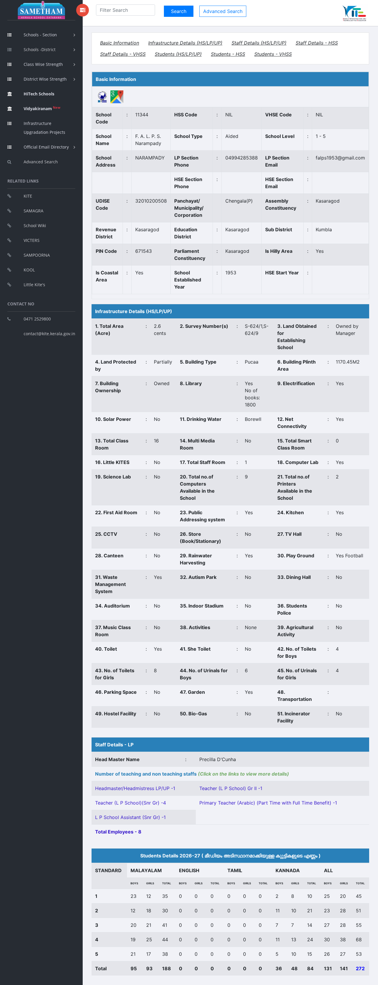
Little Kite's (34, 284)
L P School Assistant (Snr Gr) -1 (130, 817)
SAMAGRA (33, 211)
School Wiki (35, 225)
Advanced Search (41, 162)
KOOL (29, 270)
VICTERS (32, 240)
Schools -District (40, 49)
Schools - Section (40, 35)
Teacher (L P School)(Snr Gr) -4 (130, 803)
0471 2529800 (37, 319)
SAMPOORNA (37, 255)
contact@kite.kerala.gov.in (49, 333)
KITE (28, 196)
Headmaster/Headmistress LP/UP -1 (135, 788)
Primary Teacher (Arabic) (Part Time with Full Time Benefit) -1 (268, 803)
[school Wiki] (102, 97)
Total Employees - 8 (118, 832)
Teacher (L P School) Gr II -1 (230, 788)
